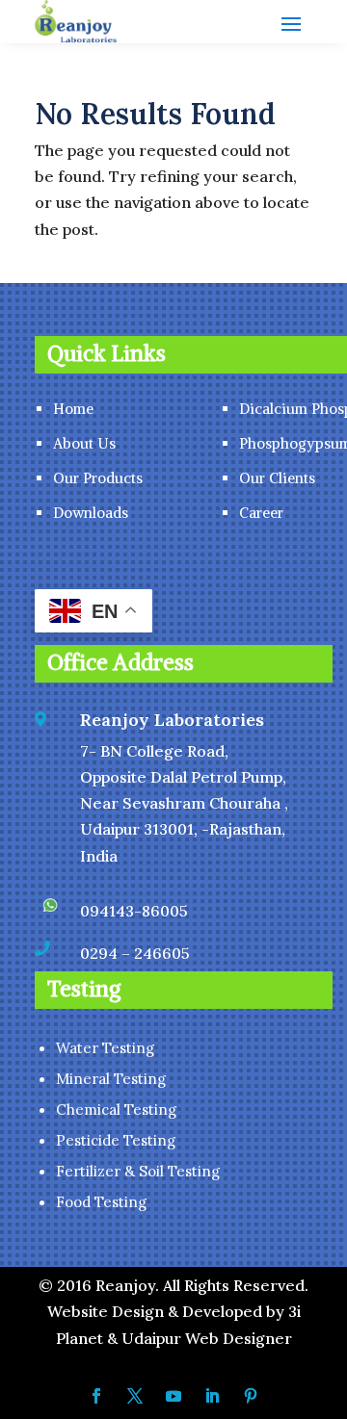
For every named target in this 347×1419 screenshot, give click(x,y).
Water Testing (105, 1048)
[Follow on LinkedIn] (212, 1395)
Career (261, 512)
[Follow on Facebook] (96, 1395)
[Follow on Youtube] (173, 1395)
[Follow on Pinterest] (250, 1395)
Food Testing (101, 1202)
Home (73, 409)
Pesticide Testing (115, 1140)
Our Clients (277, 478)
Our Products (98, 478)
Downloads (90, 512)
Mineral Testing (111, 1079)
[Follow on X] (135, 1395)
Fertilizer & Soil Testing (138, 1171)
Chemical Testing (116, 1109)
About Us (84, 443)
